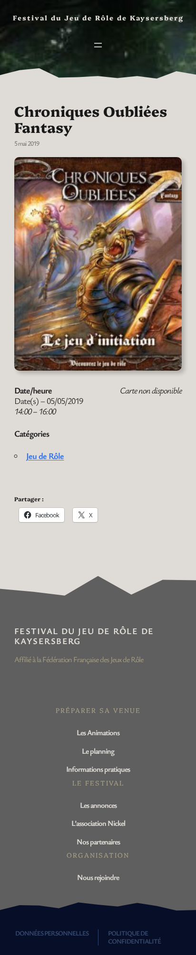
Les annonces (98, 805)
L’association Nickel (98, 823)
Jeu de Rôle (45, 455)
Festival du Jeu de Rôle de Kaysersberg (84, 635)
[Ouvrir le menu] (98, 45)
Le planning (98, 751)
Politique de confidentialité (134, 937)
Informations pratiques (98, 769)
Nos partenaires (98, 841)
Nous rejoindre (98, 877)
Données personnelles (51, 932)
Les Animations (98, 732)
